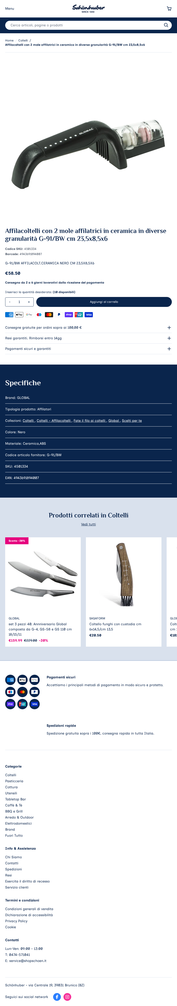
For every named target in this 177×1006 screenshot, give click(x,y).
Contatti (11, 863)
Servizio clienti (16, 887)
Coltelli (29, 421)
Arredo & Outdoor (19, 817)
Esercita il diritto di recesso (27, 881)
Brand (10, 829)
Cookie (10, 927)
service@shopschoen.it (27, 961)
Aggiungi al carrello (104, 302)
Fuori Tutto (14, 835)
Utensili (11, 793)
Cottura (11, 787)
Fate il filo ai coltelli (90, 421)
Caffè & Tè (13, 805)
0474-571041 (19, 955)
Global (114, 421)
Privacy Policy (16, 921)
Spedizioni (13, 869)
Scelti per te (132, 421)
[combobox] (88, 25)
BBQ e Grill (14, 811)
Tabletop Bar (15, 799)
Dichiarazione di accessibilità (29, 915)
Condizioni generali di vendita (29, 909)
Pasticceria (14, 781)
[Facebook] (57, 997)
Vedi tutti (88, 524)
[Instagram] (67, 997)
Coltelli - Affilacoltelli (54, 421)
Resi (8, 875)
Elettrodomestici (18, 823)
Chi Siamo (13, 857)
